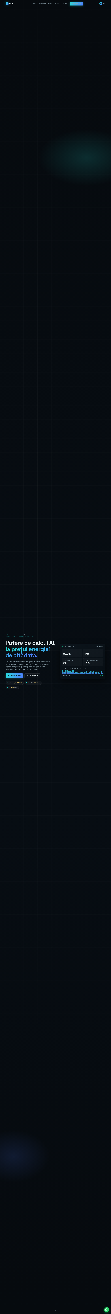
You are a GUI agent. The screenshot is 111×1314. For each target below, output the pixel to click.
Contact (64, 3)
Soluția (35, 3)
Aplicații (57, 3)
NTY (12, 3)
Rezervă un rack (15, 676)
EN (103, 3)
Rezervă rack (77, 3)
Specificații (42, 3)
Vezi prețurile (33, 676)
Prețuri (50, 3)
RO (101, 3)
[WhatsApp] (106, 1309)
